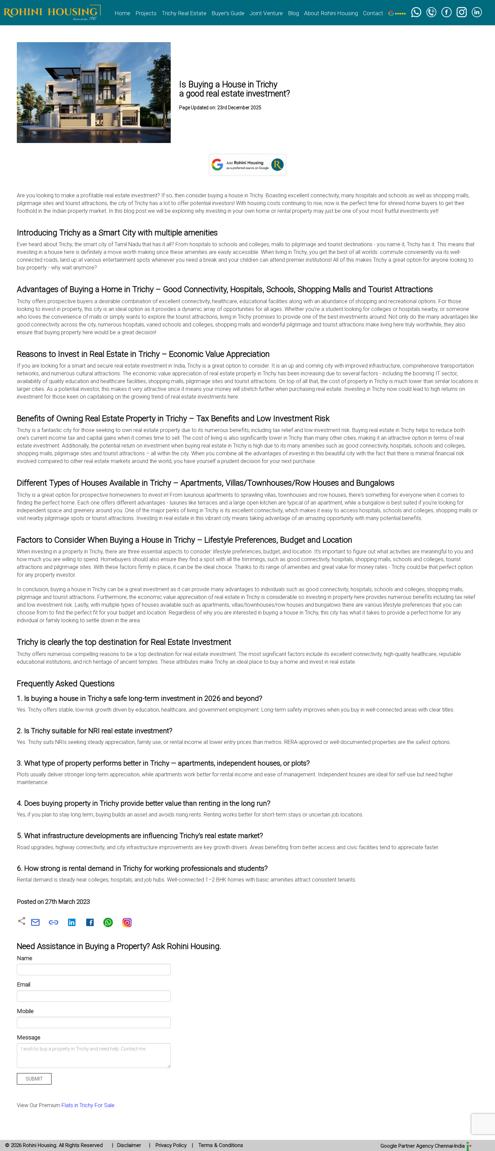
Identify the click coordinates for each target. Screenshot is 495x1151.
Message (28, 1037)
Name (24, 958)
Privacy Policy (171, 1145)
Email (23, 984)
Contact (373, 13)
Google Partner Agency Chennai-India (423, 1146)
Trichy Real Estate (184, 13)
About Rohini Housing (331, 13)
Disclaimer (129, 1145)
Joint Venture (266, 13)
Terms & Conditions (220, 1145)
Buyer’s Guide (227, 13)
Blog (293, 13)
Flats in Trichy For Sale (88, 1105)
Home (122, 13)
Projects (146, 13)
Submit (34, 1079)
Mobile (25, 1011)
